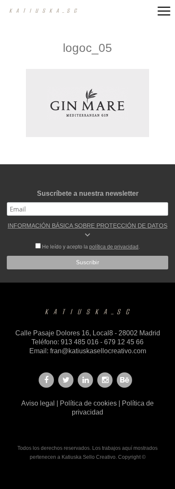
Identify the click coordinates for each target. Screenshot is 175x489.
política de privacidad (113, 247)
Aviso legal (38, 403)
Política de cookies (88, 403)
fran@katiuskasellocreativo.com (98, 351)
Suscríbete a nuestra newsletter (87, 193)
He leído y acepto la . (90, 247)
